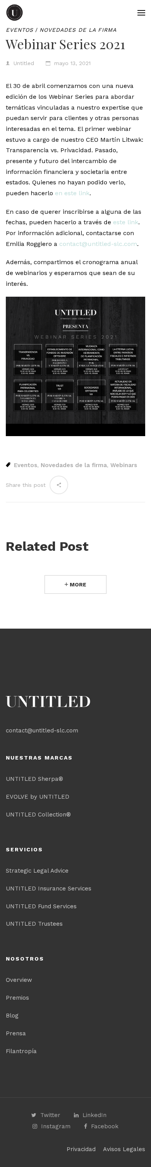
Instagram (55, 1126)
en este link (72, 193)
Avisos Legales (124, 1149)
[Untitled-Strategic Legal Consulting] (14, 12)
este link (125, 222)
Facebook (104, 1126)
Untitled (24, 63)
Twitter (50, 1115)
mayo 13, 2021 (72, 63)
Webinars (123, 465)
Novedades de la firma (78, 30)
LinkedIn (94, 1115)
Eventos (19, 30)
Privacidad (81, 1149)
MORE (77, 584)
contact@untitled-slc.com (98, 243)
